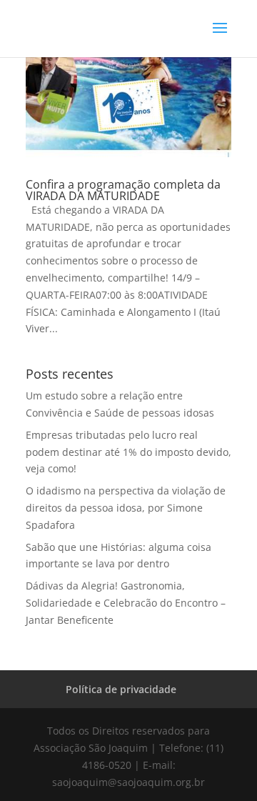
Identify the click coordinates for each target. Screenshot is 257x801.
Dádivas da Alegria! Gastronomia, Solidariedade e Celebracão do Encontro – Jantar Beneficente (126, 603)
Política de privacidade (121, 689)
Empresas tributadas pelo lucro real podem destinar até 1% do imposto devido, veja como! (128, 452)
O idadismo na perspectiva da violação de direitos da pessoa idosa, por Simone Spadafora (126, 508)
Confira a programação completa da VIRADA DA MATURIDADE (123, 190)
